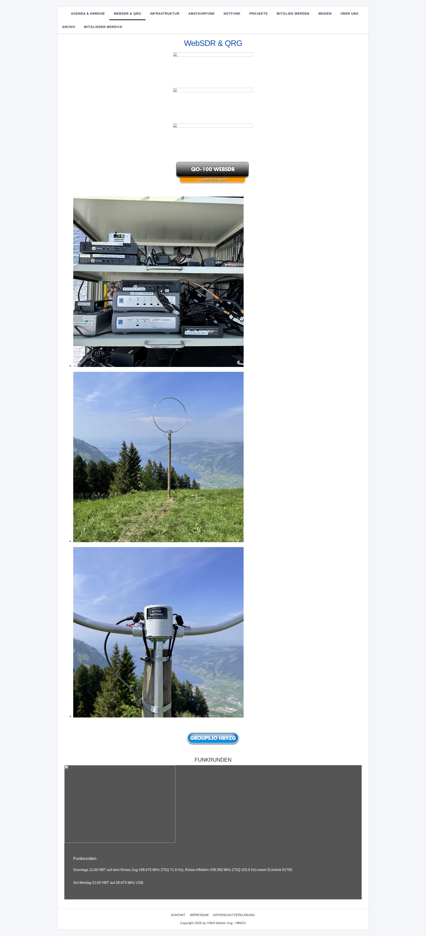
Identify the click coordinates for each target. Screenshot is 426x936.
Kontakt (178, 915)
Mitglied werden (293, 13)
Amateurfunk (201, 13)
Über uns (349, 13)
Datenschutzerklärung (234, 915)
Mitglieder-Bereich (103, 27)
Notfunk (232, 13)
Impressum (199, 915)
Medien (325, 13)
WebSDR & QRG (127, 13)
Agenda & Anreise (88, 13)
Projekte (258, 13)
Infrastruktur (164, 13)
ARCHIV (68, 27)
